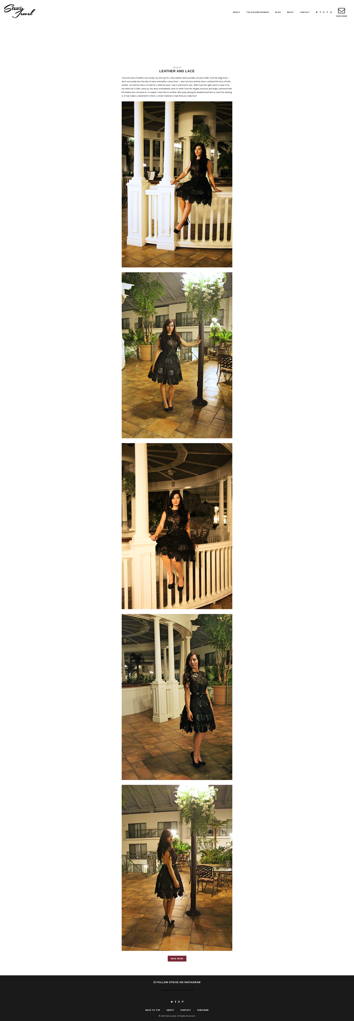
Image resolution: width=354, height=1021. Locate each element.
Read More (177, 958)
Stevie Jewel (19, 11)
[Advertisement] (177, 45)
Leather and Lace (177, 71)
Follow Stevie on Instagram (178, 982)
